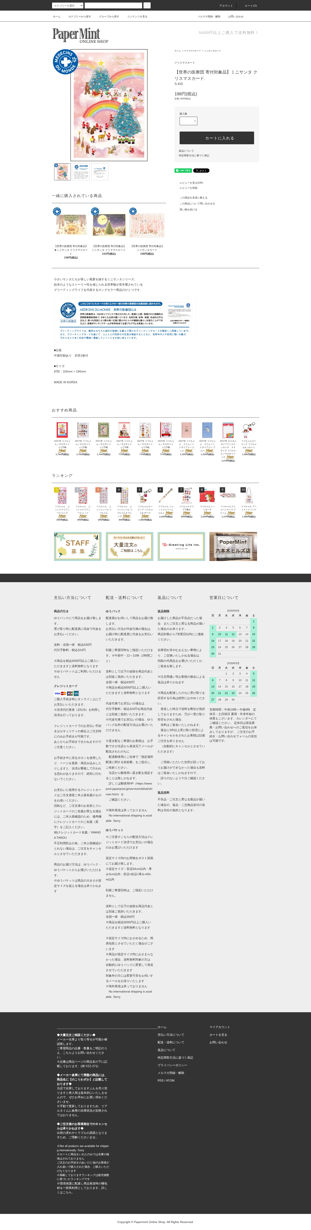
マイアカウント (219, 1027)
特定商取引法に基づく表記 (194, 155)
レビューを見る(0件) (191, 182)
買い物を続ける (188, 209)
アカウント (226, 5)
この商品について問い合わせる (197, 203)
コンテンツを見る (137, 16)
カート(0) (251, 5)
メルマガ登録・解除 (209, 16)
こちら (67, 1052)
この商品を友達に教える (194, 197)
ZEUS (81, 709)
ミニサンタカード (212, 51)
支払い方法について (171, 1034)
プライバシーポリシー (172, 1065)
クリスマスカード (192, 51)
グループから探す (109, 16)
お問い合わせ (236, 16)
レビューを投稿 (188, 187)
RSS (161, 1080)
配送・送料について (171, 1042)
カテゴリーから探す (79, 16)
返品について (186, 150)
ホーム (57, 16)
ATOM (170, 1080)
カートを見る (218, 1034)
